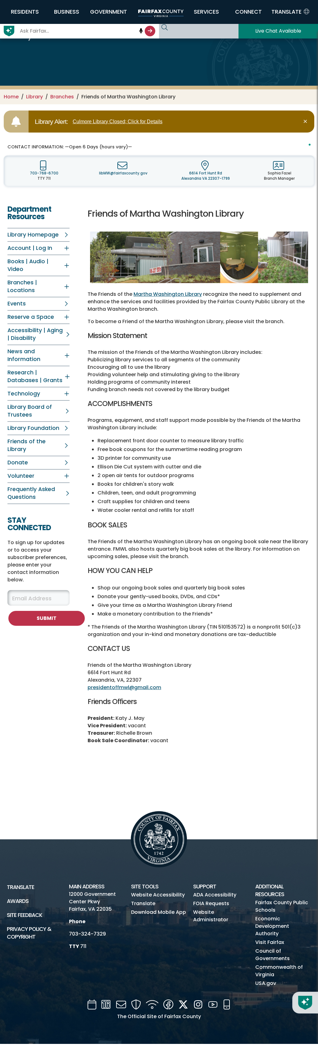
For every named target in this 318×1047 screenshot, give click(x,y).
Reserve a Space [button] (30, 317)
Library (34, 96)
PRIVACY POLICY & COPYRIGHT (29, 933)
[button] (25, 11)
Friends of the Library (26, 445)
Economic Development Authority (272, 926)
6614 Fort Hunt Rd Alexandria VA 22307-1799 (205, 176)
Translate (20, 887)
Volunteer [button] (20, 476)
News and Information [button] (23, 355)
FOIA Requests (211, 903)
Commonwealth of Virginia (279, 971)
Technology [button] (23, 393)
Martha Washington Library (168, 294)
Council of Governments (272, 954)
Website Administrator (210, 916)
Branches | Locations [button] (22, 286)
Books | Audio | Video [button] (27, 265)
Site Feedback (24, 915)
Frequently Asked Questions (31, 493)
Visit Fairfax (269, 942)
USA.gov (265, 983)
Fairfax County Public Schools (281, 906)
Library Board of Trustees (29, 410)
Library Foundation (33, 428)
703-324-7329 (87, 933)
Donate (17, 462)
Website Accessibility (158, 894)
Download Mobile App (158, 912)
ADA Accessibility (214, 894)
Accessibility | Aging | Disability (35, 334)
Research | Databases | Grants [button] (34, 376)
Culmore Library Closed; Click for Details (117, 121)
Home (11, 96)
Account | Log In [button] (29, 248)
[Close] (306, 121)
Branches (62, 96)
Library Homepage (33, 234)
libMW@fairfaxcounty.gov (123, 173)
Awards (18, 901)
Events (16, 303)
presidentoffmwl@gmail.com (124, 687)
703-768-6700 (44, 173)
